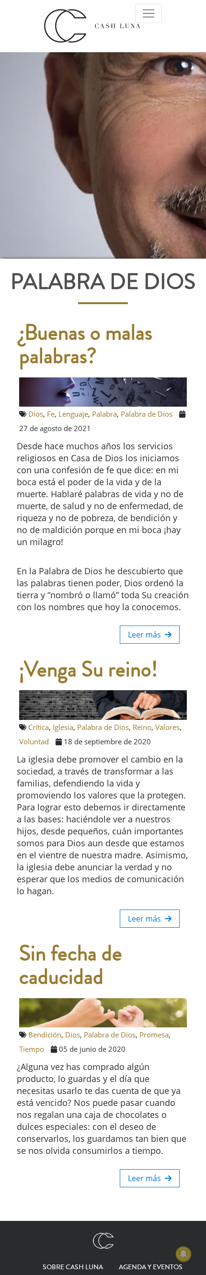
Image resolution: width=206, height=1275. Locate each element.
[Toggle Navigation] (148, 13)
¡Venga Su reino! (88, 669)
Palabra (104, 414)
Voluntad (34, 741)
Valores (167, 727)
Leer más (146, 634)
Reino (142, 727)
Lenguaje (73, 414)
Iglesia (63, 727)
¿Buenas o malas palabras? (85, 345)
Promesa (154, 1034)
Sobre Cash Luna (73, 1267)
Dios (35, 414)
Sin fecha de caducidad (70, 965)
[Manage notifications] (183, 1254)
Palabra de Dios (146, 414)
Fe (51, 414)
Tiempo (31, 1049)
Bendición (44, 1034)
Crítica (38, 727)
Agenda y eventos (151, 1267)
